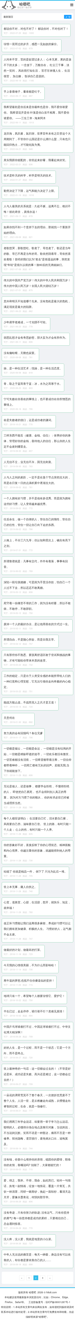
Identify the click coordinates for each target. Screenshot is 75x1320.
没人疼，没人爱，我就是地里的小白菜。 (29, 1239)
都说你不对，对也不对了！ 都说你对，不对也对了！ (36, 29)
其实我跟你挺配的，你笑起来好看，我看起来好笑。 (36, 160)
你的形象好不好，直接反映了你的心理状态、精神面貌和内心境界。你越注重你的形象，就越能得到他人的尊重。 (37, 850)
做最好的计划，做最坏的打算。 (23, 950)
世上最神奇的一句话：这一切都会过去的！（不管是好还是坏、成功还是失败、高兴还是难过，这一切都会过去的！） (37, 1074)
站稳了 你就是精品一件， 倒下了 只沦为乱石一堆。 (35, 871)
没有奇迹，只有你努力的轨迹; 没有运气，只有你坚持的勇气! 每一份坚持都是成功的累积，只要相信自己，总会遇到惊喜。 (36, 1218)
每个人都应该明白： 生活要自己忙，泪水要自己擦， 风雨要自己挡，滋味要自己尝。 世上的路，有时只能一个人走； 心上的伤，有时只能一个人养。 (37, 823)
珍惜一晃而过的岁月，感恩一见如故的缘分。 (31, 44)
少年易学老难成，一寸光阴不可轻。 (26, 322)
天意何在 (9, 718)
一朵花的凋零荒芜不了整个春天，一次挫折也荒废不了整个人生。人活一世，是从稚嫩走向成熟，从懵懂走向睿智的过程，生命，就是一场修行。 (37, 1100)
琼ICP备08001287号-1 (58, 1302)
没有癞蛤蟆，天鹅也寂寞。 (20, 353)
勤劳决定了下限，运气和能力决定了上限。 (30, 191)
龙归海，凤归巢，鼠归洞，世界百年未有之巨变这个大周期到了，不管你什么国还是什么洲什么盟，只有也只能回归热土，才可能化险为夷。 (37, 139)
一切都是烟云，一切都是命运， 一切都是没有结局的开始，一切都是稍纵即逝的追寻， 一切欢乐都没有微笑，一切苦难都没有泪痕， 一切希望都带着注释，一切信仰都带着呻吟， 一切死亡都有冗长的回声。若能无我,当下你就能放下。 (37, 759)
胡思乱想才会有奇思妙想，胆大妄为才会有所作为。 (36, 337)
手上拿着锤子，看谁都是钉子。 (23, 91)
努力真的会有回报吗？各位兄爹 (23, 733)
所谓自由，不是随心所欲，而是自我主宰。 (30, 639)
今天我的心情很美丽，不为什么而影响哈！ (30, 965)
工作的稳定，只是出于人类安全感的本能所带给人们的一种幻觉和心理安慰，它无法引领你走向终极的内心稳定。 (37, 681)
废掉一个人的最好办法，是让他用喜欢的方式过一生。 (37, 624)
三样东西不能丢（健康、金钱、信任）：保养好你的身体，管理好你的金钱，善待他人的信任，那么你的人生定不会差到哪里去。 (37, 441)
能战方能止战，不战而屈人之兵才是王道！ (30, 702)
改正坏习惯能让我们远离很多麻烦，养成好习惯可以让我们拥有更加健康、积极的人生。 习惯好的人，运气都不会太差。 (37, 928)
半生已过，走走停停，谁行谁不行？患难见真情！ (34, 1011)
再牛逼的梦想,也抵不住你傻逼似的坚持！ (29, 980)
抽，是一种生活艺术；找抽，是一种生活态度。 (33, 368)
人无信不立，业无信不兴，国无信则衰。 (29, 462)
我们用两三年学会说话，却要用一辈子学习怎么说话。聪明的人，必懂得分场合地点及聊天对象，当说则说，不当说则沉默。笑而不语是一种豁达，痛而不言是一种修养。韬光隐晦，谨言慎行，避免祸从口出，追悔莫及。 (37, 1133)
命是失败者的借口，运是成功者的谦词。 (29, 420)
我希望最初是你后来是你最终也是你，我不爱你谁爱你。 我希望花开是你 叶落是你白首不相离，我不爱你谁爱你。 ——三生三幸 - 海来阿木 (36, 112)
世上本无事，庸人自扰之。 (20, 887)
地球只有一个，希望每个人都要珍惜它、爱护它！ (34, 996)
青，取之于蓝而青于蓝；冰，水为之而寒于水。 (33, 384)
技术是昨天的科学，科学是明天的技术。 (29, 175)
